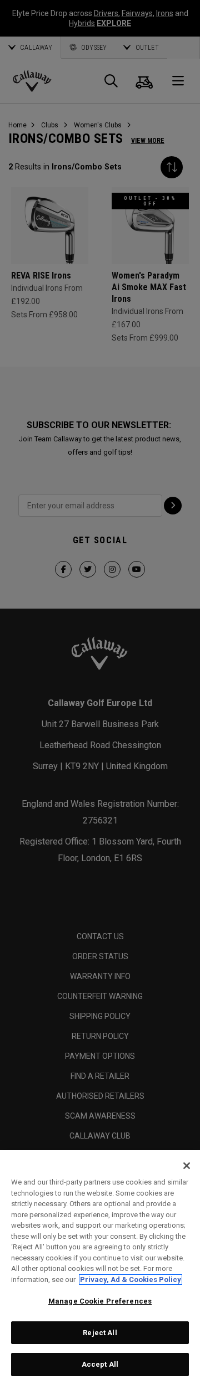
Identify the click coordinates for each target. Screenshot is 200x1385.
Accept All (100, 1364)
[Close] (186, 1166)
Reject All (100, 1333)
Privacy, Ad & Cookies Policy (130, 1279)
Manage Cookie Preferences (100, 1301)
